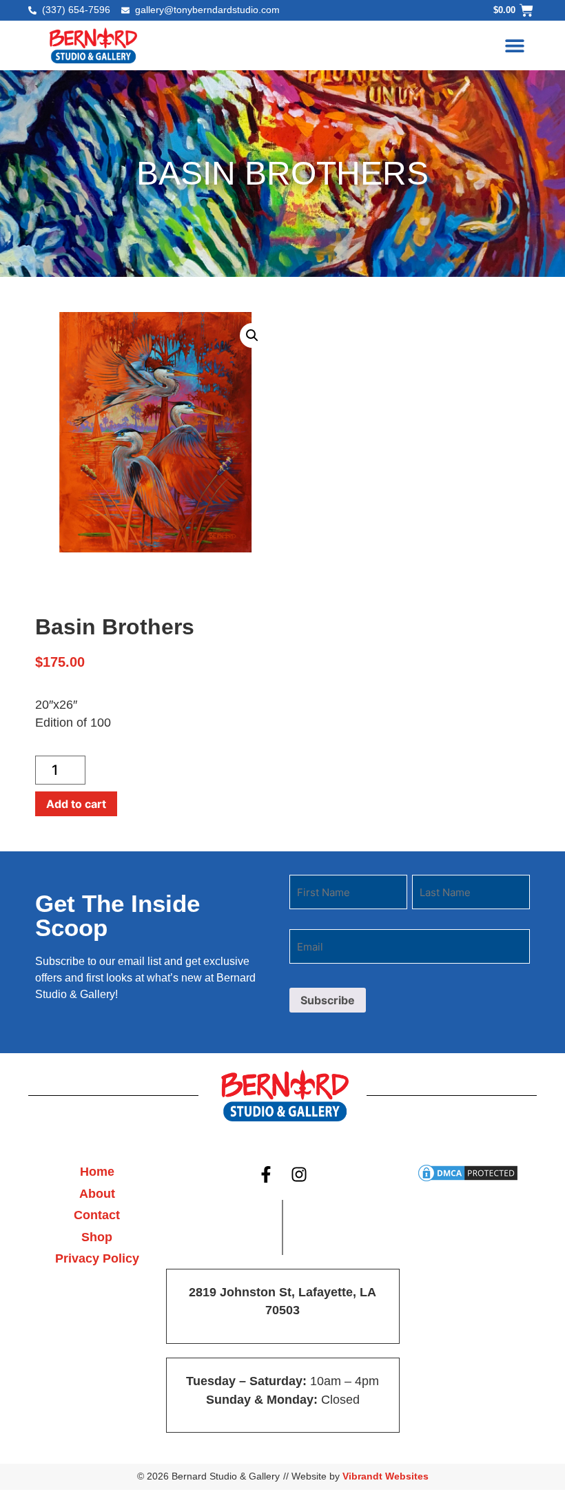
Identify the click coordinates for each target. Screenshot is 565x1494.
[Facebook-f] (266, 1174)
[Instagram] (299, 1174)
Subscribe (327, 1000)
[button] (514, 45)
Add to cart (76, 804)
